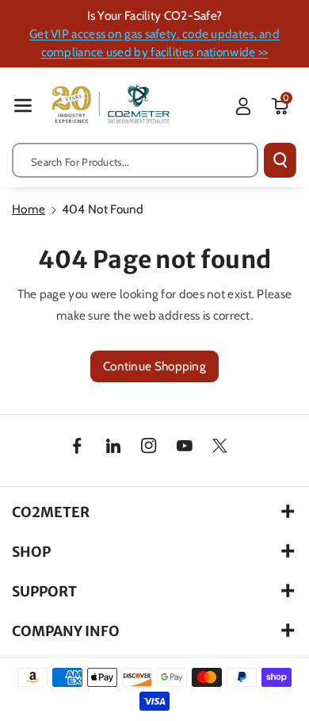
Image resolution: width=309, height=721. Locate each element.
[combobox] (135, 160)
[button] (23, 105)
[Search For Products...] (280, 160)
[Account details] (243, 106)
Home (28, 209)
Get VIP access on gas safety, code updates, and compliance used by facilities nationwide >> (154, 42)
